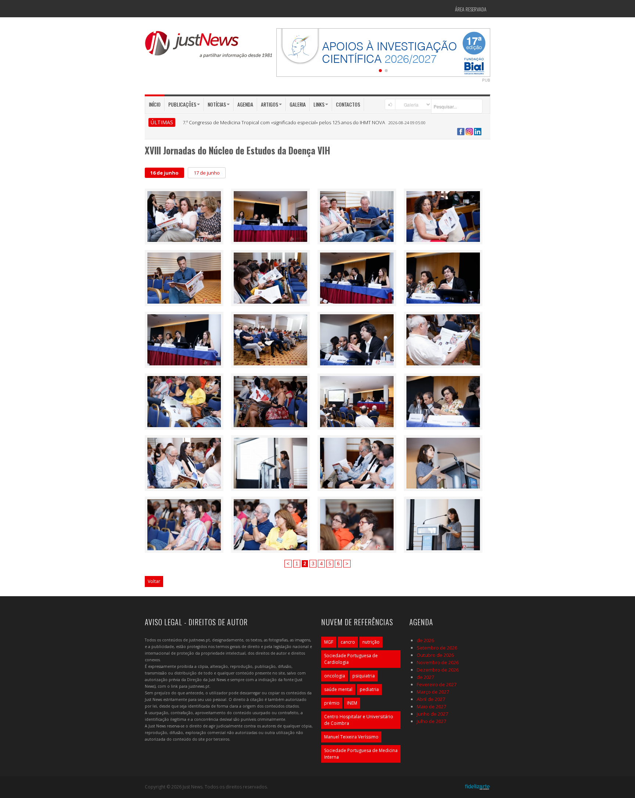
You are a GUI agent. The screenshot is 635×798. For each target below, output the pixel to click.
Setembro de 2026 (437, 647)
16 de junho (164, 172)
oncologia (334, 676)
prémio (332, 703)
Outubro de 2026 (435, 655)
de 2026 (425, 640)
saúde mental (338, 689)
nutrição (371, 642)
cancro (348, 642)
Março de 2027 (433, 691)
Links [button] (318, 104)
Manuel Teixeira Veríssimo (351, 737)
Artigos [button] (269, 104)
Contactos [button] (348, 104)
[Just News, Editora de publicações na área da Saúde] (209, 47)
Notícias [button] (217, 104)
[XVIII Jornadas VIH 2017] (184, 215)
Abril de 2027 (431, 699)
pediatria (369, 689)
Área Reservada (471, 9)
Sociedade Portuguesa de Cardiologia (351, 658)
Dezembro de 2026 (438, 669)
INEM (352, 703)
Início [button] (155, 104)
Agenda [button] (245, 104)
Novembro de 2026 (438, 662)
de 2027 (425, 677)
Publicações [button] (182, 104)
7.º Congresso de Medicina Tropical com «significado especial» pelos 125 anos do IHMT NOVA (284, 122)
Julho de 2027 (431, 721)
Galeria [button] (298, 104)
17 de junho (207, 172)
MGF (328, 642)
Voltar (154, 581)
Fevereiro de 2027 (436, 684)
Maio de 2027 (431, 706)
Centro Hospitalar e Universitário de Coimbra (358, 719)
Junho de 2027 (432, 714)
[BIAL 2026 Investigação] (383, 52)
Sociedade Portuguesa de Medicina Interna (361, 753)
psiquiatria (363, 676)
